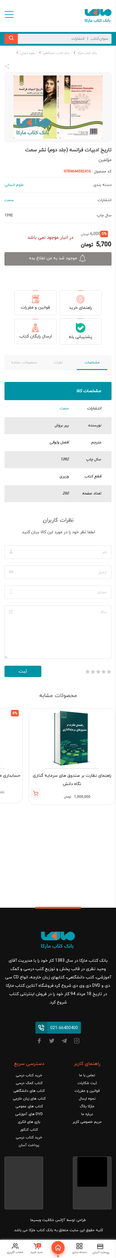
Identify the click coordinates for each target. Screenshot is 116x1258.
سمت (64, 408)
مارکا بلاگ (87, 1106)
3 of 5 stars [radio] (98, 672)
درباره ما (87, 1114)
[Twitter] (51, 1042)
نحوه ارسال (87, 1098)
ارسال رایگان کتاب (35, 336)
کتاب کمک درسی (29, 1083)
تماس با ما (87, 1075)
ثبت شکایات (87, 1083)
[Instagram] (76, 1042)
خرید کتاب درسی (29, 1075)
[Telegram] (64, 1042)
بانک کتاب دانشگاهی (56, 53)
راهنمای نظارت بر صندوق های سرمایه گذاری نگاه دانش (72, 780)
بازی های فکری (29, 1122)
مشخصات (92, 362)
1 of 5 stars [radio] (108, 672)
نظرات (58, 362)
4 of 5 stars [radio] (92, 672)
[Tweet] (39, 67)
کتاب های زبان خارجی (29, 1098)
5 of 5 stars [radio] (87, 672)
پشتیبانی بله (80, 337)
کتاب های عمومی (29, 1106)
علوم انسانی (28, 53)
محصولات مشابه (24, 362)
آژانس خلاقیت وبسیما (47, 1220)
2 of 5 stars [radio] (103, 672)
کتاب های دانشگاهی (29, 1091)
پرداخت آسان (29, 1145)
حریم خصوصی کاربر (87, 1122)
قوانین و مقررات (35, 307)
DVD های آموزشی (29, 1114)
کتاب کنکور (29, 1129)
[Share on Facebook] (17, 67)
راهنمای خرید (80, 308)
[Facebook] (39, 1042)
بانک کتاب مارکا (87, 53)
